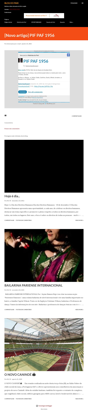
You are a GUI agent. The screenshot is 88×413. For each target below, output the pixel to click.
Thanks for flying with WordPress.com (44, 103)
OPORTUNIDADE (36, 22)
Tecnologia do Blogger (45, 406)
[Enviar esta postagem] (5, 116)
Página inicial (8, 22)
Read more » (80, 220)
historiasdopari (32, 66)
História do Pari (21, 22)
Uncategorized (23, 86)
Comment (23, 92)
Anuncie (62, 22)
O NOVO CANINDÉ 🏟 (20, 374)
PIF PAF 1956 (35, 61)
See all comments (35, 92)
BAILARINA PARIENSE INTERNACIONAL (33, 285)
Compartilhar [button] (76, 116)
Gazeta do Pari (50, 22)
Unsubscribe (21, 96)
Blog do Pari (11, 3)
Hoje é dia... (12, 196)
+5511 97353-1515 (14, 9)
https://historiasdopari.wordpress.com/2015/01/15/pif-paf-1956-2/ (33, 101)
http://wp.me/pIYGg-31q (43, 86)
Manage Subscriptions (37, 97)
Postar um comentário (12, 128)
